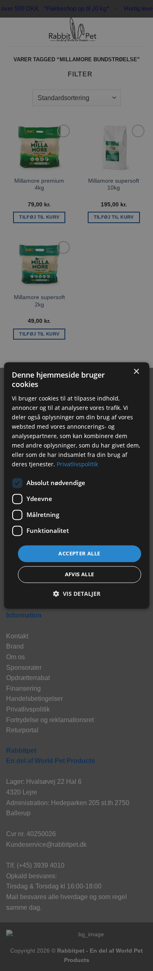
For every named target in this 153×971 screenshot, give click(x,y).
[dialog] (76, 485)
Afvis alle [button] (79, 574)
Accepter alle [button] (79, 553)
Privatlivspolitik (77, 464)
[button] (76, 594)
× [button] (136, 372)
